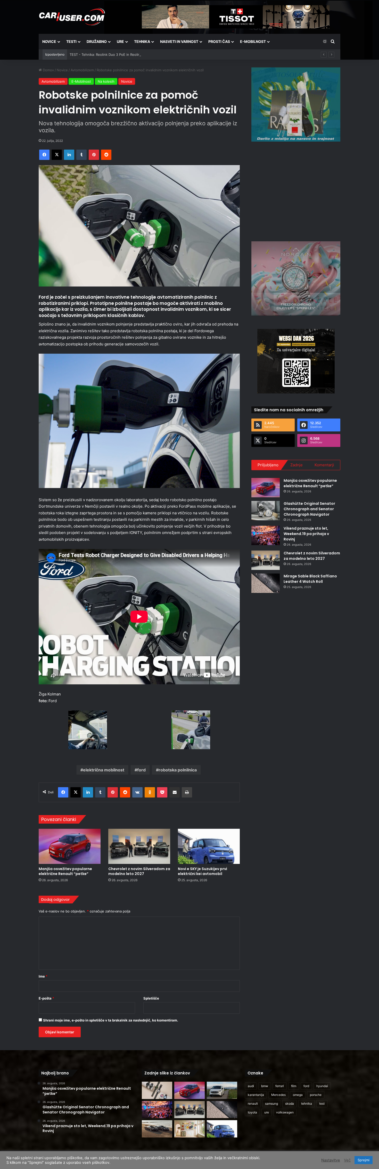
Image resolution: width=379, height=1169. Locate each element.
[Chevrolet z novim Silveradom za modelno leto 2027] (139, 846)
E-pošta (46, 998)
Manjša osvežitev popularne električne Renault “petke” (65, 871)
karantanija (256, 1095)
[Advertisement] (296, 190)
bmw (264, 1086)
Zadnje (296, 464)
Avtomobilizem (82, 70)
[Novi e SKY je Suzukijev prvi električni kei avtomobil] (209, 846)
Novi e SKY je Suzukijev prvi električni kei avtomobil (202, 871)
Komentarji (324, 464)
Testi (71, 41)
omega (298, 1095)
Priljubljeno (268, 464)
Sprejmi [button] (363, 1160)
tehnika (306, 1103)
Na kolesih (106, 81)
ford (141, 769)
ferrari (279, 1086)
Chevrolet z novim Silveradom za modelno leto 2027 (139, 871)
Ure (120, 41)
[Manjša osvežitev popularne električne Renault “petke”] (70, 846)
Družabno (97, 41)
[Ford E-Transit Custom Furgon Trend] (222, 1090)
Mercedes (278, 1095)
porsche (316, 1095)
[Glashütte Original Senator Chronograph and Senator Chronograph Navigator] (265, 510)
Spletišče (151, 998)
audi (251, 1086)
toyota (252, 1112)
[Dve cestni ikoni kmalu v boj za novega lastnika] (157, 1128)
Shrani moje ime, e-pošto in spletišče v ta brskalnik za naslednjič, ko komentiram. (110, 1020)
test (322, 1103)
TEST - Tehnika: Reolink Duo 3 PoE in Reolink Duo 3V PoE (116, 54)
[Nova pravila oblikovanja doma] (189, 1128)
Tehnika (142, 41)
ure (266, 1112)
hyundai (322, 1086)
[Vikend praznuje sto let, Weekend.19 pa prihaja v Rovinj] (265, 535)
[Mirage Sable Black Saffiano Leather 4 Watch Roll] (265, 583)
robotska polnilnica (178, 769)
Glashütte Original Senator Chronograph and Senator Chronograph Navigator (309, 509)
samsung (271, 1103)
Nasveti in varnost (179, 41)
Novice (49, 41)
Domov (48, 70)
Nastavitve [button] (330, 1160)
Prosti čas (219, 41)
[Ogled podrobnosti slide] (295, 104)
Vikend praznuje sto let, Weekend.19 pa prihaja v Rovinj (306, 534)
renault (253, 1103)
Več (347, 1160)
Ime (43, 976)
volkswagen (285, 1112)
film (293, 1086)
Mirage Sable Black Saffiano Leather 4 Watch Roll (310, 579)
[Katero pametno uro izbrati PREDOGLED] (157, 1090)
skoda (289, 1103)
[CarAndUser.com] (72, 17)
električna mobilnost (103, 769)
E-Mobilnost (253, 41)
